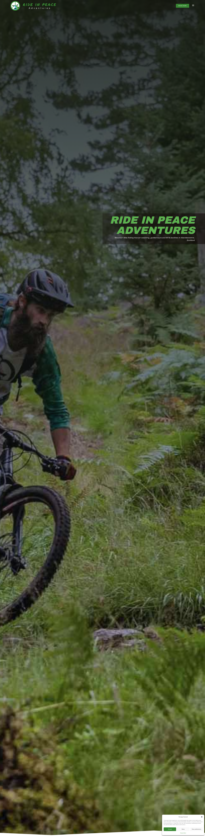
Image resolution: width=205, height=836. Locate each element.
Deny (183, 829)
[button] (202, 817)
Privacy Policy (183, 833)
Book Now (182, 5)
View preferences (196, 829)
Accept (170, 829)
